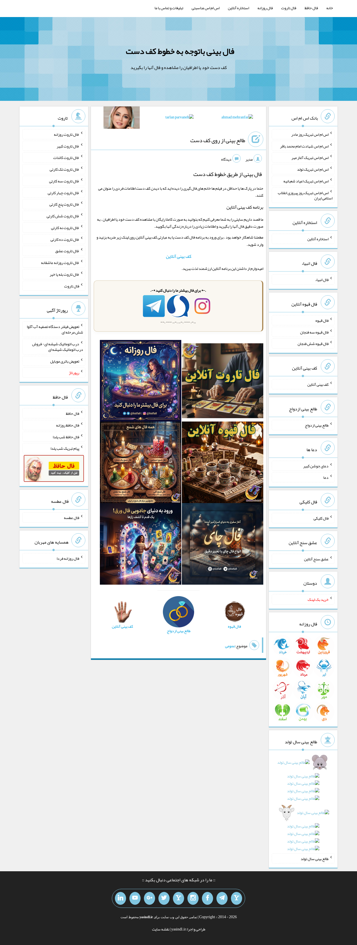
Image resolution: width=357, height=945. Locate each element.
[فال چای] (222, 545)
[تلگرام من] (222, 898)
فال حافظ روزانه (67, 425)
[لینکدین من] (120, 898)
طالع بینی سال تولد (315, 858)
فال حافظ (311, 8)
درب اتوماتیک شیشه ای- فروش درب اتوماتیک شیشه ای (57, 346)
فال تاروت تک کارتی (64, 169)
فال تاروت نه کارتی (65, 228)
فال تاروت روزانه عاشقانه (60, 262)
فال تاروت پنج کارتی (64, 204)
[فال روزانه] (140, 382)
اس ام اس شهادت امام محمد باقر (304, 146)
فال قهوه (322, 320)
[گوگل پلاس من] (149, 898)
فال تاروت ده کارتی (64, 239)
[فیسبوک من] (207, 898)
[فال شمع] (140, 463)
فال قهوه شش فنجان (313, 343)
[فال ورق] (140, 545)
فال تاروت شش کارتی (63, 216)
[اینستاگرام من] (193, 898)
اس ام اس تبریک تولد (313, 169)
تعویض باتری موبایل (64, 361)
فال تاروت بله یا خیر (64, 274)
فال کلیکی (321, 518)
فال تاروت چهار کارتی (63, 192)
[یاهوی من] (236, 898)
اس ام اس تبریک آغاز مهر (310, 157)
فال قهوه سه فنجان (314, 332)
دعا (326, 477)
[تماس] (178, 898)
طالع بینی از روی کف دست (217, 140)
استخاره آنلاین (238, 8)
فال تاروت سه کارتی (64, 181)
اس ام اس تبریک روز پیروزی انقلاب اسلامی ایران (305, 195)
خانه (329, 8)
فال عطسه (71, 518)
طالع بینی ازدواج (317, 425)
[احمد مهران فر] (237, 118)
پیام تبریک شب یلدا (64, 448)
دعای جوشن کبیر (316, 466)
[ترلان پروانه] (179, 118)
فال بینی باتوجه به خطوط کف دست (180, 51)
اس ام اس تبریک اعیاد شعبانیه (306, 181)
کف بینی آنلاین (178, 256)
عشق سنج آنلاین (316, 559)
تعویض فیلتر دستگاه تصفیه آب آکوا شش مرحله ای (55, 329)
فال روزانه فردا (68, 558)
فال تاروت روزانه (66, 134)
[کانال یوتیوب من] (135, 898)
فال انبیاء (322, 280)
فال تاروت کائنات (66, 157)
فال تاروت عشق (67, 251)
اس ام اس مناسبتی (205, 8)
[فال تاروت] (222, 382)
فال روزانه (265, 8)
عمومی (230, 646)
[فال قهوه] (222, 463)
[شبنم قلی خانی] (121, 119)
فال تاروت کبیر (68, 146)
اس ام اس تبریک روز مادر (310, 134)
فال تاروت (288, 8)
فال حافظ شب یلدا (66, 437)
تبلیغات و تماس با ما (169, 8)
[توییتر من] (164, 898)
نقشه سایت (160, 929)
